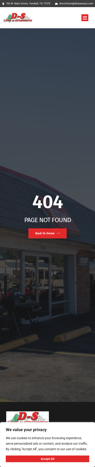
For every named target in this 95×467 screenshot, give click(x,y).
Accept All (47, 459)
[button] (84, 17)
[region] (47, 444)
